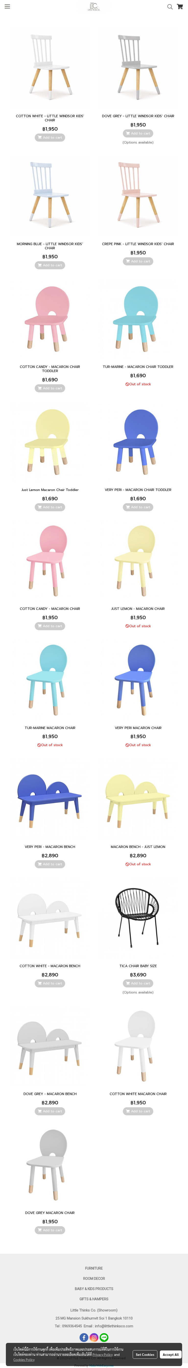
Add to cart (52, 137)
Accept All (171, 1354)
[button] (168, 7)
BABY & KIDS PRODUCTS (94, 1289)
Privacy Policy (103, 1354)
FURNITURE (94, 1268)
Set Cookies (145, 1354)
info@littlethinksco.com (113, 1326)
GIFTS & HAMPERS (94, 1299)
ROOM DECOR (94, 1279)
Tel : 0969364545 (69, 1326)
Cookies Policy (24, 1359)
